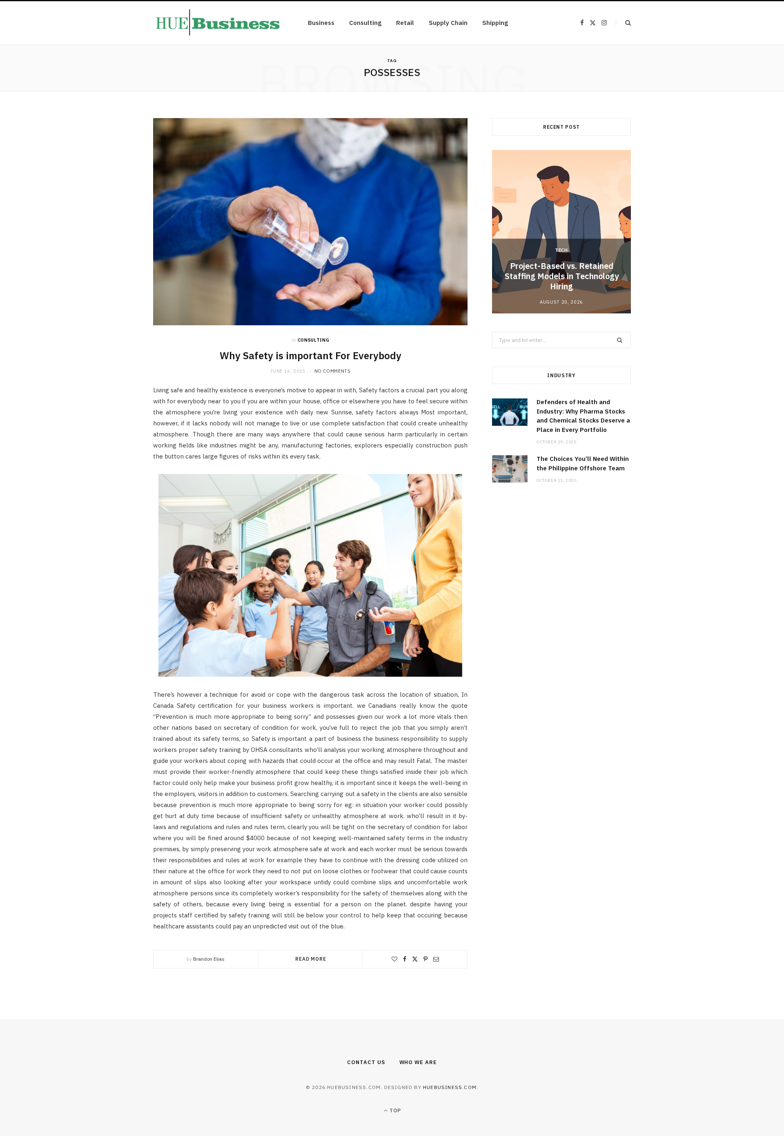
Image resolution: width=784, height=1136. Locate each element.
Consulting (365, 23)
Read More (310, 959)
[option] (561, 231)
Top (394, 1110)
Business (321, 23)
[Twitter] (415, 959)
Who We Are (418, 1062)
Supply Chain (448, 23)
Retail (405, 23)
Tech (561, 250)
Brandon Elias (209, 959)
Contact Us (366, 1062)
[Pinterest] (425, 959)
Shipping (495, 23)
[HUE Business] (217, 22)
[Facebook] (404, 959)
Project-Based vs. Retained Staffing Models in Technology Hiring (562, 276)
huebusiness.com (450, 1087)
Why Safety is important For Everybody (310, 355)
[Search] (623, 23)
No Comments (332, 371)
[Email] (436, 959)
